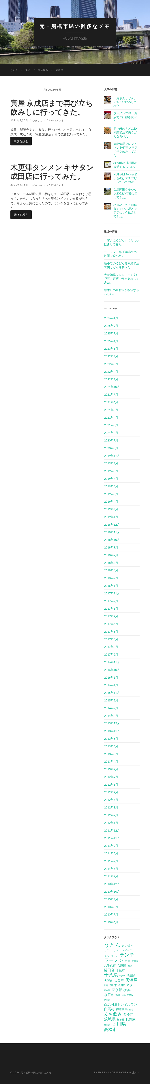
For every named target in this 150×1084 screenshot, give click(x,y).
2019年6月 (111, 486)
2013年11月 (112, 731)
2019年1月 (111, 516)
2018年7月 (111, 555)
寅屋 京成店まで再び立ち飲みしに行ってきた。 (51, 107)
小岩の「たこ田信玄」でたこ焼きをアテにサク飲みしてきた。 (125, 210)
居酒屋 (59, 70)
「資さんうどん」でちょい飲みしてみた (125, 101)
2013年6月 (111, 746)
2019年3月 (111, 509)
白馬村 (109, 1009)
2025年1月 (111, 341)
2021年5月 (111, 409)
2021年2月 (111, 432)
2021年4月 (111, 417)
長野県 (131, 1019)
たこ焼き (127, 945)
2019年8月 (111, 471)
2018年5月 (111, 562)
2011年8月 (111, 853)
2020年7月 (111, 440)
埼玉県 (131, 975)
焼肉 (124, 995)
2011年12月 (112, 830)
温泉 (117, 995)
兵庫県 (121, 965)
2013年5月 (111, 754)
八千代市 (110, 965)
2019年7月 (111, 478)
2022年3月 (111, 379)
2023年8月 (111, 348)
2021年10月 (112, 386)
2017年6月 (111, 624)
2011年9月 (111, 845)
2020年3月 (111, 448)
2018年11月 (112, 532)
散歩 (129, 985)
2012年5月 (111, 799)
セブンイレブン (111, 955)
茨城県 (110, 1019)
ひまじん (37, 120)
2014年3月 (111, 715)
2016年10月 (112, 669)
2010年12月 (112, 883)
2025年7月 (111, 333)
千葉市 (120, 970)
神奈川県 (122, 1009)
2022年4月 (111, 371)
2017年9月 (111, 601)
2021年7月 (111, 394)
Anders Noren (118, 1072)
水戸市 (109, 995)
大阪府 (119, 980)
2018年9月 (111, 547)
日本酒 (107, 990)
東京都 (117, 990)
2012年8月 (111, 784)
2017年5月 (111, 631)
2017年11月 (112, 593)
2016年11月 (112, 662)
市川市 (113, 985)
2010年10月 (112, 891)
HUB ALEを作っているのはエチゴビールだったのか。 (125, 178)
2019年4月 (111, 501)
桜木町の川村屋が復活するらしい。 (125, 164)
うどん (14, 70)
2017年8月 (111, 608)
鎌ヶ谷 (120, 1019)
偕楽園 (134, 961)
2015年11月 (112, 692)
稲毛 (131, 1009)
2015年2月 (111, 700)
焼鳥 (130, 995)
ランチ (127, 954)
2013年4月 (111, 761)
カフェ (107, 950)
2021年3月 (111, 425)
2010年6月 (111, 922)
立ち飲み (43, 70)
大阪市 (108, 980)
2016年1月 (111, 685)
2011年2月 (111, 876)
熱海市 (107, 1000)
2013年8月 (111, 738)
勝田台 (109, 970)
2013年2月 (111, 769)
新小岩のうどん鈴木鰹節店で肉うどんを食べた (125, 132)
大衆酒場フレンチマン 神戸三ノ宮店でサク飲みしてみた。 (125, 149)
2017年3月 (111, 646)
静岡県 (107, 1025)
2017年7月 (111, 616)
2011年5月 (111, 868)
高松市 (110, 1029)
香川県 (119, 1024)
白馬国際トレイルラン (120, 1004)
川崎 (106, 985)
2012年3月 (111, 807)
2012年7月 (111, 792)
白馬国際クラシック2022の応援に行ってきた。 (125, 193)
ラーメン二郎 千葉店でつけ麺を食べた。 (125, 117)
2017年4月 (111, 639)
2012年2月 (111, 815)
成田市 (121, 985)
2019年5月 (111, 494)
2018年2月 (111, 578)
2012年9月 (111, 776)
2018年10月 (112, 539)
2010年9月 (111, 899)
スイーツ (127, 950)
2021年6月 (111, 402)
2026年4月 (111, 318)
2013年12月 (112, 723)
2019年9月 (111, 463)
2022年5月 (111, 364)
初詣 (130, 965)
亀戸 (28, 70)
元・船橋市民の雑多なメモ (75, 26)
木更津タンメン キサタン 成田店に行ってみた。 (52, 171)
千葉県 (111, 974)
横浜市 (128, 990)
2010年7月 (111, 914)
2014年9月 (111, 708)
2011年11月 (112, 838)
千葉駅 (122, 975)
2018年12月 (112, 524)
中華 (127, 961)
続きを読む (21, 141)
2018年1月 (111, 585)
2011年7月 (111, 861)
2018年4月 (111, 570)
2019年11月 (112, 455)
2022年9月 (111, 356)
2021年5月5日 (19, 120)
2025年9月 (111, 325)
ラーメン (114, 960)
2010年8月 (111, 907)
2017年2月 (111, 654)
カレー (117, 950)
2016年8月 (111, 677)
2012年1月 (111, 822)
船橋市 (128, 1014)
